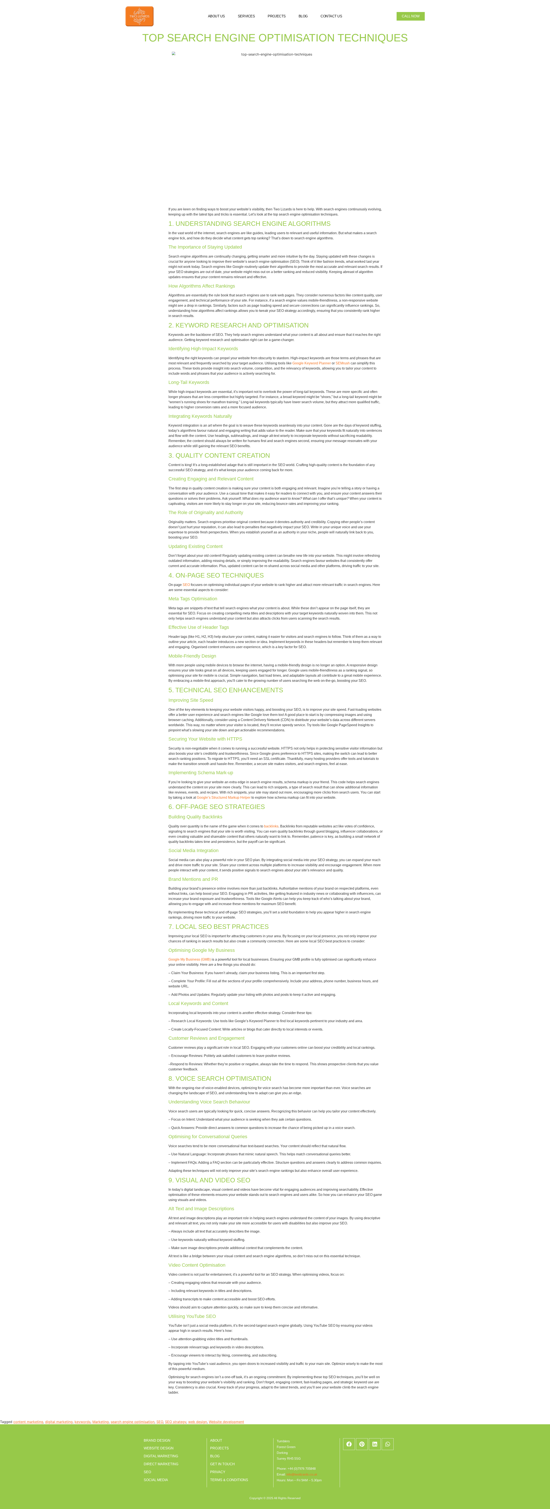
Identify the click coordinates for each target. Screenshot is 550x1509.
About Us (216, 16)
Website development (226, 1422)
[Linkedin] (375, 1444)
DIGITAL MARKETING (161, 1456)
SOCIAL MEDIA (156, 1480)
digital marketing (59, 1422)
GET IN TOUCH (222, 1464)
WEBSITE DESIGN (159, 1448)
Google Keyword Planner (311, 363)
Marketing (100, 1422)
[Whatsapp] (388, 1444)
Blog (303, 16)
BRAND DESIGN (157, 1440)
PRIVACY (217, 1472)
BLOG (215, 1456)
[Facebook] (349, 1444)
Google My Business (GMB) (190, 959)
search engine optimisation (132, 1422)
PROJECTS (219, 1448)
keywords (82, 1422)
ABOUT (216, 1440)
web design (197, 1422)
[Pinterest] (362, 1444)
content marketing (28, 1422)
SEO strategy (175, 1422)
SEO (186, 585)
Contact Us (331, 16)
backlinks (271, 826)
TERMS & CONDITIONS (229, 1480)
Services (246, 16)
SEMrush (343, 363)
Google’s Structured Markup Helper (224, 797)
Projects (277, 16)
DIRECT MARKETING (161, 1464)
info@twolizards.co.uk (301, 1474)
